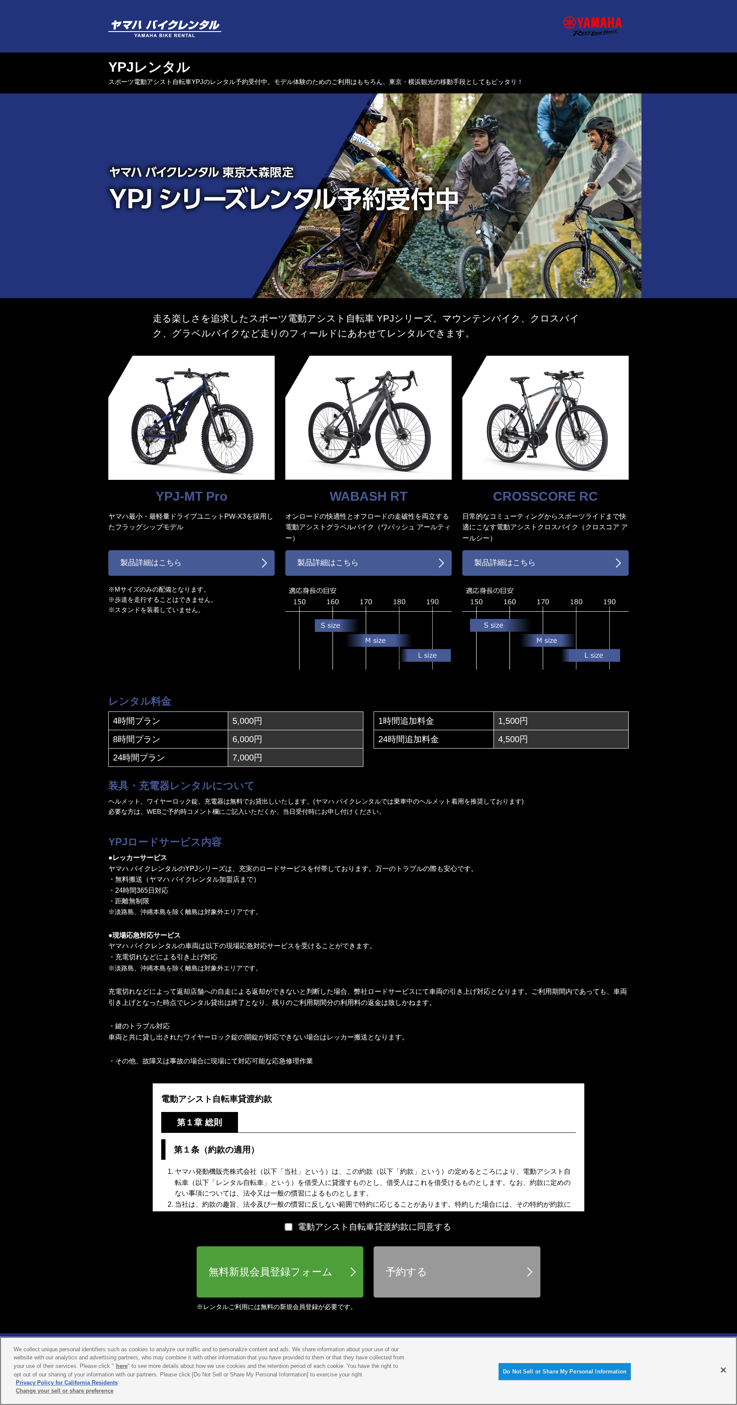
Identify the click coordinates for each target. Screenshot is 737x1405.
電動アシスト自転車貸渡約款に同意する (374, 1226)
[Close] (723, 1370)
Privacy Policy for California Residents (67, 1382)
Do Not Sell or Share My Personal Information (565, 1371)
